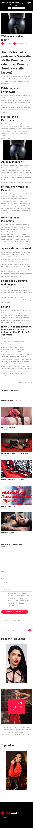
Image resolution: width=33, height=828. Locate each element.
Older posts (6, 620)
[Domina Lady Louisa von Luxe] (16, 469)
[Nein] (31, 5)
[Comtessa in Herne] (16, 495)
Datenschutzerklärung (18, 8)
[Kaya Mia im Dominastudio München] (16, 442)
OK (9, 8)
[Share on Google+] (31, 382)
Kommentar (5, 546)
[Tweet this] (25, 382)
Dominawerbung (6, 344)
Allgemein (7, 43)
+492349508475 (6, 338)
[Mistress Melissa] (16, 416)
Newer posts (17, 620)
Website (3, 586)
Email (3, 579)
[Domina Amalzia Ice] (16, 521)
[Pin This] (28, 382)
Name (2, 571)
